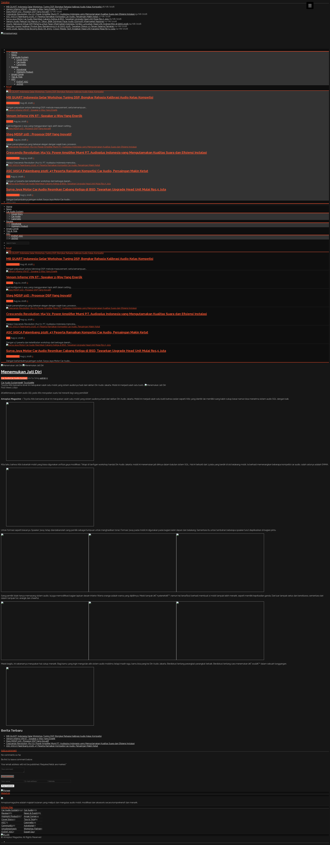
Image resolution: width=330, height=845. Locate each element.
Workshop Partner (32, 828)
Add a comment (9, 750)
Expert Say (29, 832)
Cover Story (22, 60)
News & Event (13, 103)
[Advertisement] (48, 40)
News (14, 55)
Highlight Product (24, 72)
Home (14, 52)
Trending (5, 2)
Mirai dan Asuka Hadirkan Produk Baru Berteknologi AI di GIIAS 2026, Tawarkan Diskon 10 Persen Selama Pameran (60, 26)
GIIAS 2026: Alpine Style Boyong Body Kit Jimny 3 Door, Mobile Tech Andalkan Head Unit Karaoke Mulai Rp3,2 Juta (61, 29)
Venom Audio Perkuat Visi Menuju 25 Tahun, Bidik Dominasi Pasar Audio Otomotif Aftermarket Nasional (55, 21)
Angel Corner (17, 74)
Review (14, 67)
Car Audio (21, 62)
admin (43, 378)
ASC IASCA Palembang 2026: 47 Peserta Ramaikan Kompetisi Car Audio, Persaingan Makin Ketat (52, 16)
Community (7, 825)
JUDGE (19, 84)
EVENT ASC (22, 82)
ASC (13, 79)
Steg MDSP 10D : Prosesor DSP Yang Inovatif (27, 11)
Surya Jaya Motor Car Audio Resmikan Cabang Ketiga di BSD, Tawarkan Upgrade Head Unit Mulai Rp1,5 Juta (57, 19)
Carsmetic (21, 64)
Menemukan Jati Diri (21, 371)
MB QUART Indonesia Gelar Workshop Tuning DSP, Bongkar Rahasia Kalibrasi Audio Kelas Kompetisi (54, 7)
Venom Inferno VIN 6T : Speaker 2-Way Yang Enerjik (31, 9)
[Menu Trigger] (310, 5)
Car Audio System (19, 57)
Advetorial (21, 69)
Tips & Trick (16, 77)
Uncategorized (8, 828)
